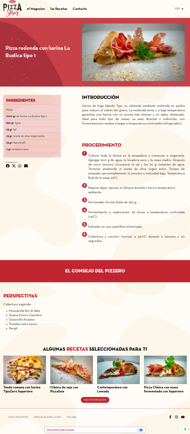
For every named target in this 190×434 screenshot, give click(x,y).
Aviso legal (71, 417)
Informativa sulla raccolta (60, 429)
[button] (7, 166)
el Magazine (36, 9)
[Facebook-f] (170, 417)
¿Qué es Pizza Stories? (18, 417)
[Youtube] (183, 417)
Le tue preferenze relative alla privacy (107, 430)
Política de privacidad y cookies (47, 417)
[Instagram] (176, 417)
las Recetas (58, 9)
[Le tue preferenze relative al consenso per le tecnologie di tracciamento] (185, 429)
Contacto (80, 9)
